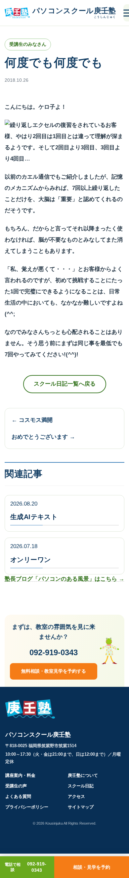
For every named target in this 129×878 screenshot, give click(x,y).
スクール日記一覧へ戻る (65, 384)
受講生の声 (16, 785)
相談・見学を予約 (91, 867)
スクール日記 (81, 785)
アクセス (76, 796)
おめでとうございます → (43, 437)
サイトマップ (81, 807)
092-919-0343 (53, 652)
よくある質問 (18, 796)
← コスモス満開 (32, 420)
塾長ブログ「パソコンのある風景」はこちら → (64, 579)
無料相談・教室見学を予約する (53, 671)
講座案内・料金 (20, 775)
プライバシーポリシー (26, 807)
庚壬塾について (83, 775)
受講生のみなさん (27, 44)
